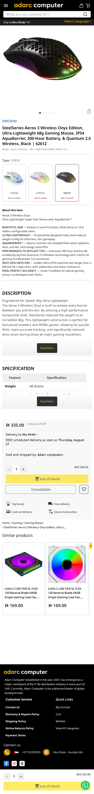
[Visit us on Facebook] (6, 763)
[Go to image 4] (50, 113)
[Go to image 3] (47, 113)
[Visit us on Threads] (22, 763)
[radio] (14, 182)
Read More (47, 348)
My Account (63, 707)
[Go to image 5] (54, 113)
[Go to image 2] (43, 113)
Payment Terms (15, 735)
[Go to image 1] (40, 113)
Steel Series (9, 120)
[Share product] (89, 111)
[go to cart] (88, 5)
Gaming (17, 523)
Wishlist (60, 721)
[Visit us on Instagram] (14, 763)
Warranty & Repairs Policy (22, 714)
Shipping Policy (15, 721)
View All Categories (67, 728)
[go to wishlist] (81, 5)
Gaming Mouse (33, 523)
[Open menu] (6, 5)
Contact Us (12, 707)
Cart (58, 714)
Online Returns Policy (19, 728)
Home (6, 523)
